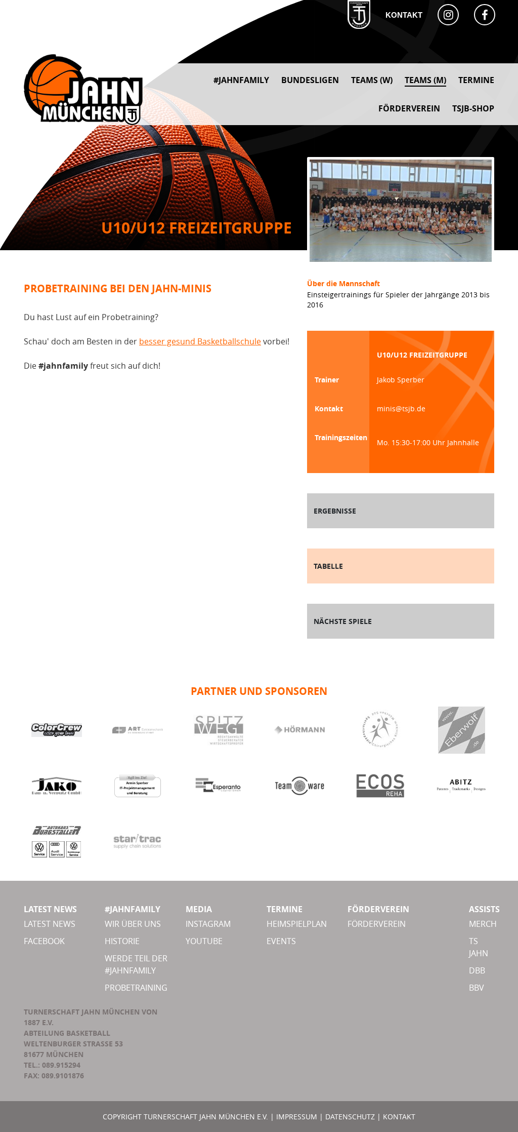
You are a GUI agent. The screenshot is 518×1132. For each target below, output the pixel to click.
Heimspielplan (297, 923)
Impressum (296, 1116)
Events (281, 941)
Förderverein (377, 923)
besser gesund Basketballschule (200, 341)
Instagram (208, 923)
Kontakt (403, 15)
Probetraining (136, 987)
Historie (122, 941)
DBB (477, 970)
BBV (476, 987)
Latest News (49, 923)
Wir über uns (133, 923)
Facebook (44, 941)
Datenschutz (350, 1116)
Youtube (204, 941)
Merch (483, 923)
